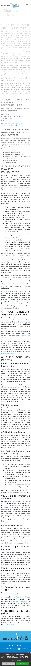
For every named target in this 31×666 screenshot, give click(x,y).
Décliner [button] (8, 663)
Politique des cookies (8, 353)
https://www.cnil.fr (8, 624)
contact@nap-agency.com (20, 601)
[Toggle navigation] (27, 4)
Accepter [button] (22, 663)
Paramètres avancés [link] (15, 660)
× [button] (29, 653)
